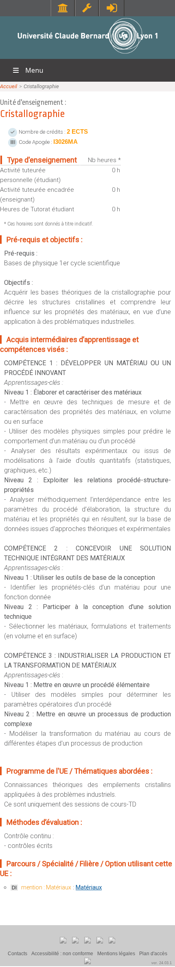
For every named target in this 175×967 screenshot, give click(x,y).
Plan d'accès (153, 953)
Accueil (8, 86)
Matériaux (89, 887)
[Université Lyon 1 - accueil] (88, 54)
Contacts (17, 953)
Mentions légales (116, 953)
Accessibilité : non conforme (62, 953)
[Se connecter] (111, 8)
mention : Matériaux (46, 887)
